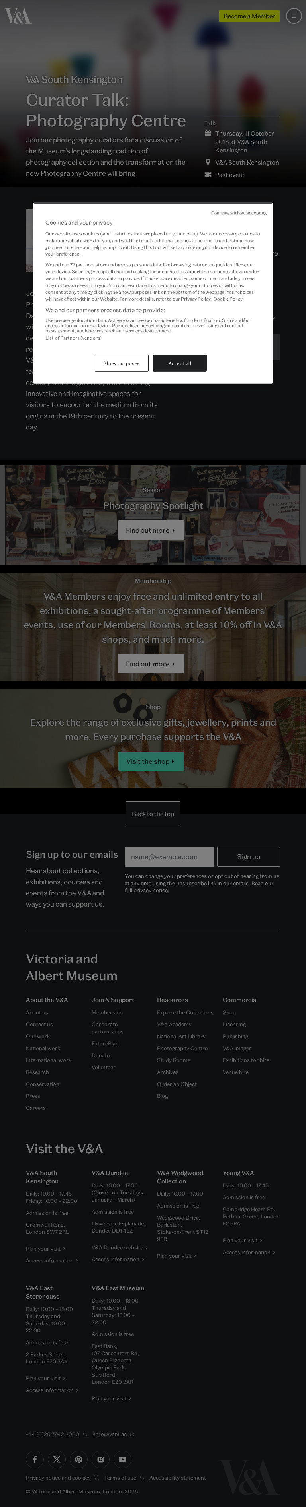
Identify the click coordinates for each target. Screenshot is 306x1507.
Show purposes (121, 363)
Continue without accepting (239, 212)
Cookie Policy (228, 298)
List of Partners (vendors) (73, 337)
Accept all (180, 363)
